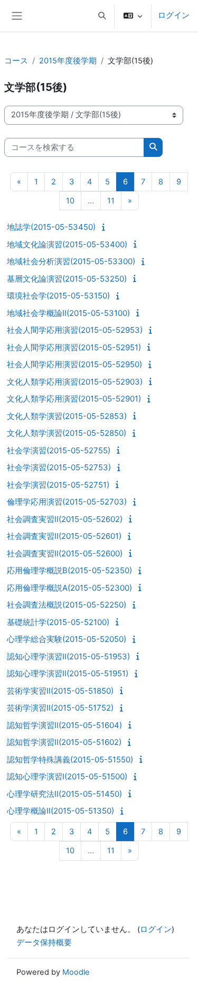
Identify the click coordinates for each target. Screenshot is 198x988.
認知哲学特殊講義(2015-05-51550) (70, 759)
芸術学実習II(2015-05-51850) (60, 691)
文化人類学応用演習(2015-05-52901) (74, 399)
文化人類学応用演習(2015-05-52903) (75, 382)
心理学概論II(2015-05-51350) (60, 811)
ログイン (174, 15)
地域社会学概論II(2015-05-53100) (68, 313)
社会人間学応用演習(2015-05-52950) (74, 364)
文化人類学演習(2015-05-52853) (67, 416)
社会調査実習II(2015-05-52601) (64, 536)
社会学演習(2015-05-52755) (58, 450)
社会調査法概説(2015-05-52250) (66, 605)
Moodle (76, 972)
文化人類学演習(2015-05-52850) (66, 433)
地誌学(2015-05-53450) (51, 227)
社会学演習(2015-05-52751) (58, 485)
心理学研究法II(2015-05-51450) (64, 794)
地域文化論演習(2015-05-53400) (67, 244)
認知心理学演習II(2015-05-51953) (68, 656)
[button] (101, 16)
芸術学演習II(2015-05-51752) (60, 708)
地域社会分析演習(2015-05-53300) (71, 261)
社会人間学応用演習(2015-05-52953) (75, 330)
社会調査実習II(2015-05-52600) (64, 553)
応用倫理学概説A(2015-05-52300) (69, 588)
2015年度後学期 (68, 61)
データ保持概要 (44, 942)
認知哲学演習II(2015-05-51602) (64, 742)
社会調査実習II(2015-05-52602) (64, 519)
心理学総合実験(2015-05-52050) (66, 639)
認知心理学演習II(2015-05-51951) (67, 673)
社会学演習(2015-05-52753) (59, 467)
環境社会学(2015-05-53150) (58, 296)
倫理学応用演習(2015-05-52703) (67, 502)
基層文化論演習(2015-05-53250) (67, 279)
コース (16, 61)
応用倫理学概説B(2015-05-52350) (69, 570)
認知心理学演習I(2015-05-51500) (67, 776)
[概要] (105, 227)
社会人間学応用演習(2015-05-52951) (74, 347)
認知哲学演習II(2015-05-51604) (64, 725)
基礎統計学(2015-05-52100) (58, 622)
